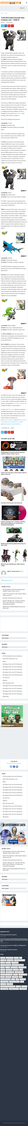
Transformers (5, 988)
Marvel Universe (19, 972)
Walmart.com (19, 113)
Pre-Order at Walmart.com (20, 403)
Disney (3, 962)
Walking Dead (23, 988)
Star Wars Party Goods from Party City (11, 503)
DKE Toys (8, 962)
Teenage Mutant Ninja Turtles (8, 986)
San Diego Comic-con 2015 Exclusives (12, 667)
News (6, 13)
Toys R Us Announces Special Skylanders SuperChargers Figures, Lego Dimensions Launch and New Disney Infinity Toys (14, 940)
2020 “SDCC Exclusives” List (10, 658)
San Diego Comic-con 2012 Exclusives (12, 691)
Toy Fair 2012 (6, 677)
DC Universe (10, 960)
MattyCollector (23, 974)
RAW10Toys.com (9, 409)
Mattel (15, 974)
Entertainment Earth (6, 965)
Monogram (15, 976)
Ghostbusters (23, 967)
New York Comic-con (6, 979)
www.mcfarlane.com (9, 420)
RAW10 (12, 427)
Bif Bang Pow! (10, 957)
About (4, 661)
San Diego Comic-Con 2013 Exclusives (12, 694)
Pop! (18, 979)
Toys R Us (25, 986)
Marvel (3, 972)
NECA (21, 976)
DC (21, 957)
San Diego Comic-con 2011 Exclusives (12, 688)
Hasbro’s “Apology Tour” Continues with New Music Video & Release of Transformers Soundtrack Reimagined (13, 523)
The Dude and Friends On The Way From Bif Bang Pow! (13, 945)
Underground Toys (14, 988)
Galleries (5, 680)
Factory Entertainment (18, 965)
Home (2, 13)
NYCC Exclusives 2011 (8, 683)
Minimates (9, 976)
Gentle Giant (14, 967)
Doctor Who (15, 962)
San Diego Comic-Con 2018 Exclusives (12, 675)
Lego (21, 969)
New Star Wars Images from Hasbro (8, 949)
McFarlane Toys (5, 427)
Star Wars (10, 984)
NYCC (13, 979)
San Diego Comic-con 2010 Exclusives (12, 685)
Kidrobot (16, 969)
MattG (2, 22)
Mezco (3, 976)
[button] (22, 8)
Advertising (5, 696)
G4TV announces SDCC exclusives (8, 934)
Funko (3, 967)
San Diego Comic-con (14, 981)
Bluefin (16, 957)
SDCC (22, 981)
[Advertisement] (14, 745)
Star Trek (4, 984)
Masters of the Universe (7, 974)
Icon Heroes (9, 969)
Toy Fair (18, 986)
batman (3, 957)
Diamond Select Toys (19, 960)
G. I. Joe (8, 967)
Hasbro (3, 969)
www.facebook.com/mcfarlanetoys (12, 424)
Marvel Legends (10, 972)
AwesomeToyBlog (10, 1122)
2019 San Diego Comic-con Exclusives (12, 656)
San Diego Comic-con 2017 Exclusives (12, 672)
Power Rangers (5, 981)
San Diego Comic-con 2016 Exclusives (12, 669)
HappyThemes (22, 1122)
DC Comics (4, 960)
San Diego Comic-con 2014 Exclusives (12, 664)
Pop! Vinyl (23, 979)
